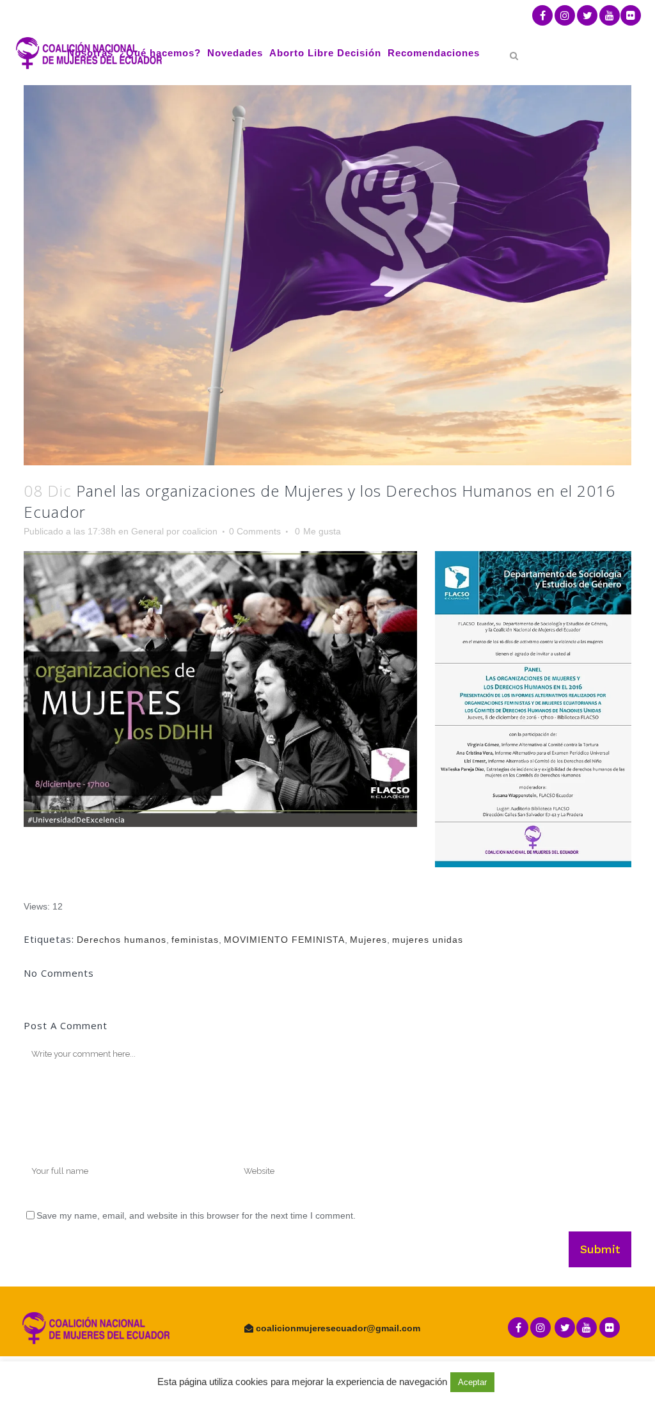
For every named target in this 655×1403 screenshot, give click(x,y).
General (147, 531)
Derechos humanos (121, 939)
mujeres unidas (427, 939)
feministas (195, 939)
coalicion (199, 531)
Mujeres (368, 939)
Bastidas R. (358, 1387)
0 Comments (255, 531)
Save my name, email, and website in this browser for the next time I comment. (196, 1215)
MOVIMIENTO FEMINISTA (284, 939)
